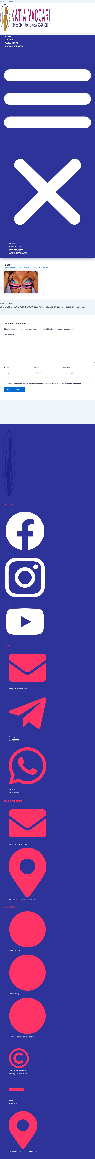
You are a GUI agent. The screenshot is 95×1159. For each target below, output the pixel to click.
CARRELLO (10, 40)
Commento (9, 335)
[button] (47, 145)
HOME (8, 36)
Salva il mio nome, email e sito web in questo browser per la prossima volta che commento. (45, 383)
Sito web (66, 367)
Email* (36, 367)
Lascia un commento (12, 268)
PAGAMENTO (12, 43)
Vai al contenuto (6, 1)
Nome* (6, 367)
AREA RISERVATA (14, 46)
